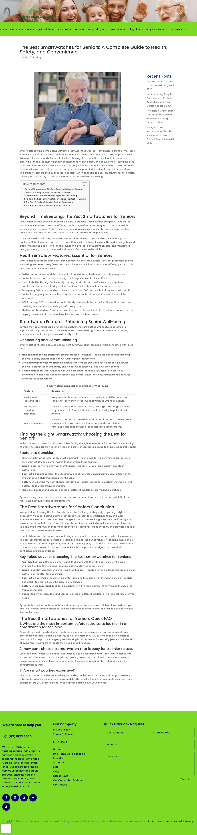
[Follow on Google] (24, 798)
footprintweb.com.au (160, 821)
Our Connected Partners (68, 780)
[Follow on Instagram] (15, 798)
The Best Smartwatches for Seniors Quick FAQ (48, 205)
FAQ (90, 29)
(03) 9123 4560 (20, 736)
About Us (62, 29)
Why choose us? (156, 29)
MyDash (178, 821)
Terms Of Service (63, 734)
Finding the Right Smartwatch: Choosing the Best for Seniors (56, 199)
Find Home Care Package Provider (30, 29)
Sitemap (189, 821)
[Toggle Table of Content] (82, 184)
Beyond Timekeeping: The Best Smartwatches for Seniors (53, 189)
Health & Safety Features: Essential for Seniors (49, 192)
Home (3, 29)
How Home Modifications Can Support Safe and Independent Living (161, 114)
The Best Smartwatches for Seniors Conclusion (49, 202)
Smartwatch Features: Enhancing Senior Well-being (51, 195)
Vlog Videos (136, 29)
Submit (185, 779)
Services (79, 29)
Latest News (115, 29)
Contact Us (179, 29)
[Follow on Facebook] (6, 798)
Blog (98, 29)
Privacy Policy (61, 729)
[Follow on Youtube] (33, 798)
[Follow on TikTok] (6, 807)
